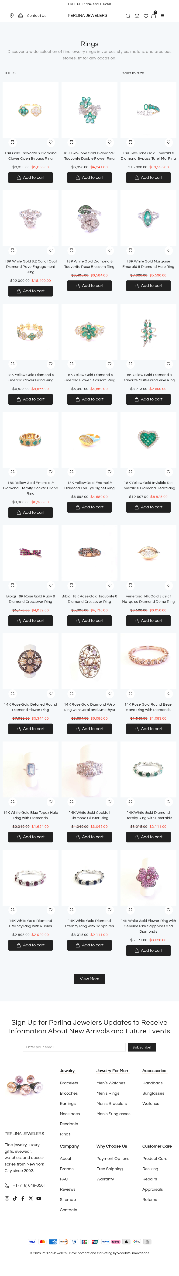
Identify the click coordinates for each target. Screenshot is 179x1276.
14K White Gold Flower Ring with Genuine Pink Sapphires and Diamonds (148, 926)
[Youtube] (38, 1198)
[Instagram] (7, 1198)
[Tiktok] (15, 1198)
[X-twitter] (30, 1198)
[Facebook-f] (23, 1198)
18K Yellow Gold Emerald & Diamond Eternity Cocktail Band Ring (31, 488)
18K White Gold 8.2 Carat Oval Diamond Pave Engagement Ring (31, 266)
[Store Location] (11, 15)
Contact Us (36, 15)
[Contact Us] (20, 15)
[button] (13, 15)
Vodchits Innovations (133, 1253)
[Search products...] (127, 17)
